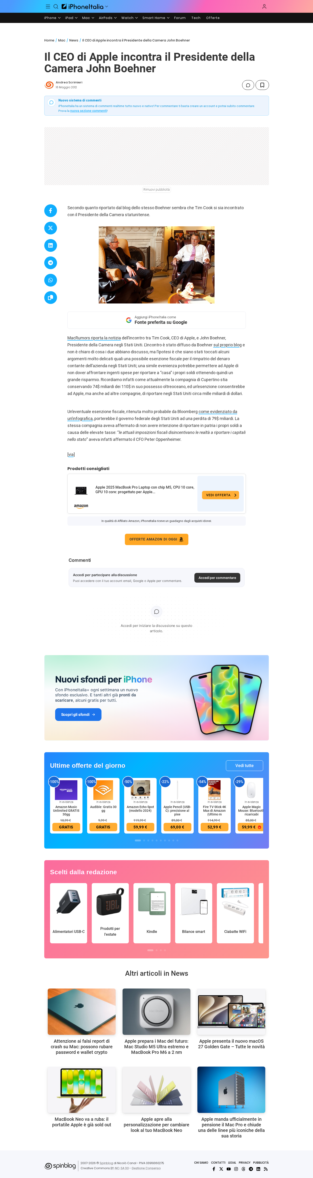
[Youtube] (229, 1169)
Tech (196, 18)
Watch (127, 18)
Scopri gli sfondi (75, 714)
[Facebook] (214, 1169)
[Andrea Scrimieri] (49, 85)
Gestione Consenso (146, 1168)
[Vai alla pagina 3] (148, 840)
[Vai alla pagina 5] (157, 840)
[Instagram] (236, 1169)
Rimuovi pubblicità (156, 189)
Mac (86, 18)
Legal (232, 1163)
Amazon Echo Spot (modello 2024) (140, 808)
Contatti (218, 1163)
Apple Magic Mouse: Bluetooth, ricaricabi (251, 810)
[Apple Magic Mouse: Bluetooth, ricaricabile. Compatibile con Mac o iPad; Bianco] (252, 790)
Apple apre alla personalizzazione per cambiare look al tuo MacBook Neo (156, 1124)
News (73, 40)
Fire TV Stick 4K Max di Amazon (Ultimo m (214, 810)
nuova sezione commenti (88, 111)
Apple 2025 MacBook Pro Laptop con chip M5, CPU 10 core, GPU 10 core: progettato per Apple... (144, 489)
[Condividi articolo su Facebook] (50, 210)
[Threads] (243, 1169)
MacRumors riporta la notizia (94, 337)
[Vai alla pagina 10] (177, 840)
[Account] (264, 6)
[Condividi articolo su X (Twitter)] (50, 228)
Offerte (213, 18)
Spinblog (106, 1163)
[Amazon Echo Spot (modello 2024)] (140, 790)
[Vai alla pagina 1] (138, 840)
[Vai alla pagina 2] (144, 840)
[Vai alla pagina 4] (152, 840)
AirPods (106, 18)
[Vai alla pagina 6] (161, 840)
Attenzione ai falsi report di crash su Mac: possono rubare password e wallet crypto (82, 1046)
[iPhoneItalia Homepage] (82, 6)
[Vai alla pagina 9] (173, 840)
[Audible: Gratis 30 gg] (103, 790)
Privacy (244, 1163)
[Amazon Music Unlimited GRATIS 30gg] (66, 790)
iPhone (50, 18)
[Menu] (48, 6)
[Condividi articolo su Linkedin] (50, 245)
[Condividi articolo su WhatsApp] (50, 280)
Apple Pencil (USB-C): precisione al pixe (177, 810)
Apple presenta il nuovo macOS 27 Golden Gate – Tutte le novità (231, 1043)
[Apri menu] (106, 6)
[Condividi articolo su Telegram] (50, 262)
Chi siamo (201, 1163)
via (71, 454)
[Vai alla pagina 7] (165, 840)
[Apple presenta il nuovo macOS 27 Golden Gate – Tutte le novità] (231, 1012)
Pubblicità (261, 1163)
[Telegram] (251, 1169)
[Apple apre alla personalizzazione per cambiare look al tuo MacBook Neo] (156, 1090)
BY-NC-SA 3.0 (120, 1168)
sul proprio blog (227, 344)
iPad (69, 18)
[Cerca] (56, 6)
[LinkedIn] (258, 1169)
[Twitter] (221, 1169)
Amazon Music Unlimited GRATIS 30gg (66, 810)
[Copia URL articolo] (50, 297)
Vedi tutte (244, 765)
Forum (180, 18)
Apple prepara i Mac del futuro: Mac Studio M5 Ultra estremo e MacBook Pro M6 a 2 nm (156, 1046)
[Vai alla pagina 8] (169, 840)
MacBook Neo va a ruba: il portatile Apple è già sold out (81, 1121)
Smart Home (153, 18)
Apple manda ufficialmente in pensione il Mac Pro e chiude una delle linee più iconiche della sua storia (231, 1127)
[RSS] (266, 1169)
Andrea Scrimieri (69, 82)
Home (49, 40)
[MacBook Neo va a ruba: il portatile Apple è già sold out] (82, 1090)
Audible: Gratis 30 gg (103, 808)
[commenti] (248, 85)
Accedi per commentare (217, 578)
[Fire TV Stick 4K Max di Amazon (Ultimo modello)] (214, 790)
